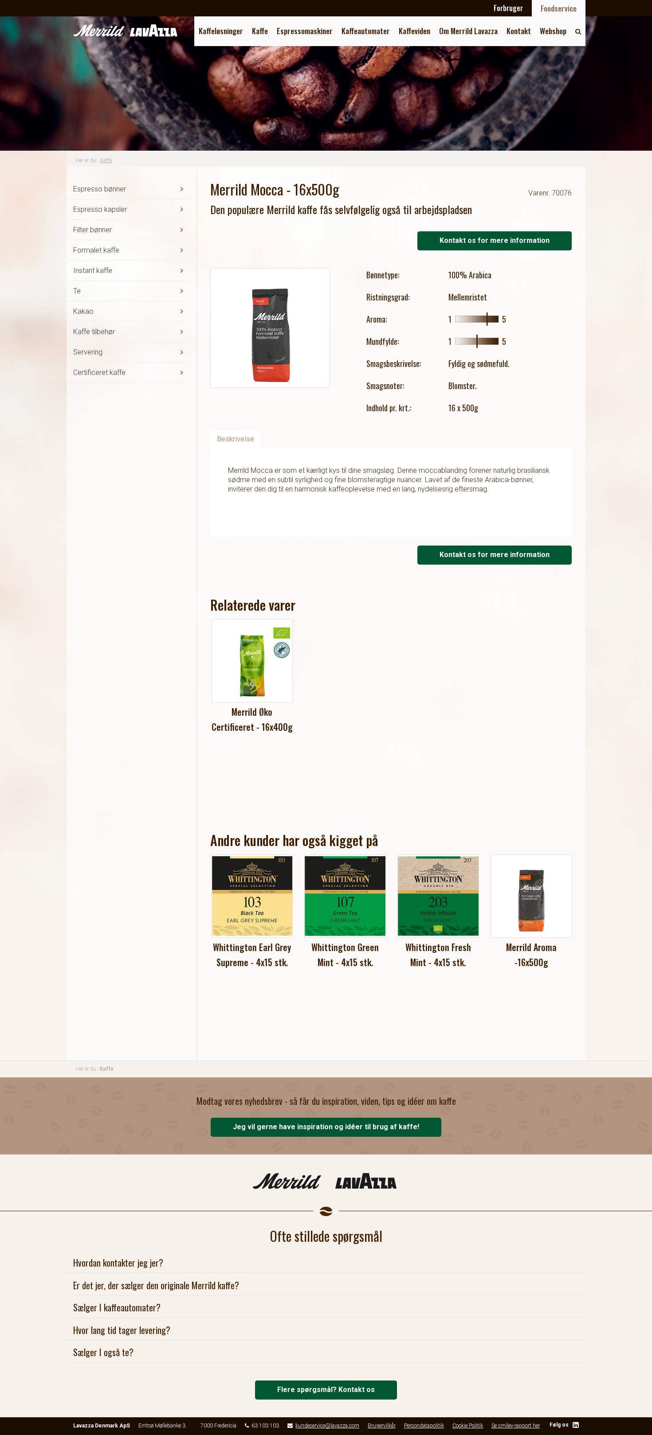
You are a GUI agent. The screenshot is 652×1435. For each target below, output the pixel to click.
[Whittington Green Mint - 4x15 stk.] (345, 896)
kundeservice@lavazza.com (327, 1426)
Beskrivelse (235, 439)
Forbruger (508, 8)
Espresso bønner (99, 189)
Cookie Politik (467, 1426)
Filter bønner (92, 230)
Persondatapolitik (424, 1426)
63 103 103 (265, 1426)
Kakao (83, 311)
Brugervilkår (382, 1426)
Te (77, 291)
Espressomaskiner (305, 30)
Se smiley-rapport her (515, 1426)
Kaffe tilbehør (94, 332)
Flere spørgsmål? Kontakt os (326, 1389)
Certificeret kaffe (99, 372)
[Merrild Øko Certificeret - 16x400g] (252, 660)
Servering (87, 352)
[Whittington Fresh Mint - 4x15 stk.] (438, 896)
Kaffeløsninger (221, 30)
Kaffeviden (414, 30)
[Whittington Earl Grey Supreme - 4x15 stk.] (252, 896)
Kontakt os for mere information (495, 240)
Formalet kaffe (96, 250)
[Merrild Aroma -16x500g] (531, 896)
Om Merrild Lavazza (468, 30)
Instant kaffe (92, 270)
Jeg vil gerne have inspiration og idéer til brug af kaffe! (326, 1127)
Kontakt (519, 30)
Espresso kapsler (100, 209)
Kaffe (260, 30)
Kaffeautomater (366, 30)
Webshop (553, 30)
